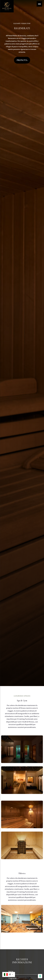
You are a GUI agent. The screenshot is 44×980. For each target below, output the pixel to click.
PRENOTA (22, 60)
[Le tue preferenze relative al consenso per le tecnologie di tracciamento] (40, 976)
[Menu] (39, 4)
